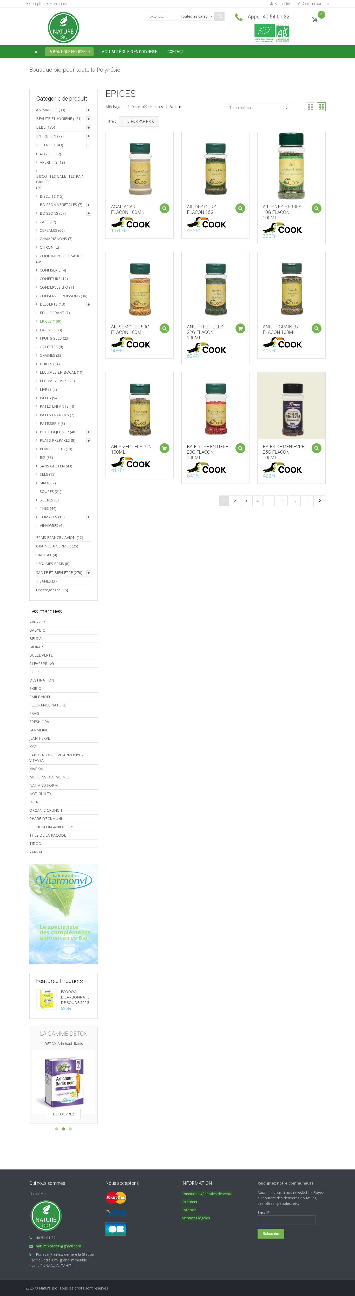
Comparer (107, 139)
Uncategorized (48, 589)
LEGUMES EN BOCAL (58, 372)
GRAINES (47, 355)
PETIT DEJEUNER (54, 431)
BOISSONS (49, 213)
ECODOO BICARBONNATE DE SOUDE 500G (75, 997)
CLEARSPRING (41, 663)
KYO (33, 746)
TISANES (43, 581)
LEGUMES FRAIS (50, 563)
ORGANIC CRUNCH (45, 810)
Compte (35, 4)
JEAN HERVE (39, 738)
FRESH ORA (39, 721)
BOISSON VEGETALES (58, 204)
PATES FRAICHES (54, 414)
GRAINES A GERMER (53, 546)
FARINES (47, 329)
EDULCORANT (52, 312)
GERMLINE (38, 730)
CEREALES (48, 230)
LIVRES (45, 389)
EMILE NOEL (40, 696)
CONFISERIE (50, 270)
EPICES (46, 321)
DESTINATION (41, 680)
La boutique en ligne (67, 52)
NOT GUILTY (40, 793)
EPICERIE (43, 144)
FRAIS (34, 713)
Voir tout (177, 106)
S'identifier (282, 4)
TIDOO (35, 843)
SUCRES (46, 500)
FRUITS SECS (51, 338)
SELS (44, 474)
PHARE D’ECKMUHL (46, 818)
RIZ (42, 457)
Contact (175, 52)
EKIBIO (35, 688)
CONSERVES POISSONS (60, 295)
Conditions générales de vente (206, 1193)
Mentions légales (195, 1217)
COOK (34, 671)
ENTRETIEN (46, 136)
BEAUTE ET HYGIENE (54, 118)
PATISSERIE (50, 423)
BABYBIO (37, 630)
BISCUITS (48, 196)
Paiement (189, 1201)
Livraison (188, 1209)
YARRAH (36, 851)
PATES (45, 397)
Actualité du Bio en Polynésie (129, 52)
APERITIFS (48, 162)
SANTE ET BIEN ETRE (54, 572)
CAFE (44, 221)
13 (308, 500)
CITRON (47, 247)
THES (44, 508)
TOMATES (48, 516)
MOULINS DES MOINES (49, 777)
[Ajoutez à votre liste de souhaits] (107, 148)
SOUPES (47, 491)
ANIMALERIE (47, 109)
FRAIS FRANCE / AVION (56, 537)
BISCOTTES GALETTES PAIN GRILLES (60, 179)
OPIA (33, 801)
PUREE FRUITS (52, 448)
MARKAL (36, 768)
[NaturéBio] (63, 27)
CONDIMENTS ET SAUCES (62, 255)
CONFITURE (50, 278)
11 (282, 500)
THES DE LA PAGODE (47, 835)
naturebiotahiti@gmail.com (58, 1246)
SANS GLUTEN (52, 466)
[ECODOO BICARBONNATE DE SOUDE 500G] (46, 998)
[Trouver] (219, 16)
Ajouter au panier (164, 208)
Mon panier (58, 4)
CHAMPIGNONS (53, 238)
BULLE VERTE (41, 655)
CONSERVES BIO (54, 287)
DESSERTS (49, 304)
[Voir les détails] (139, 165)
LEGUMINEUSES (53, 380)
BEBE (40, 127)
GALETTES (49, 346)
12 (295, 500)
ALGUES (47, 153)
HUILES (46, 363)
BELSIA (35, 638)
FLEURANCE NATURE (47, 705)
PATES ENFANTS (54, 406)
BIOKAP (36, 646)
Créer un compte (314, 4)
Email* (264, 1212)
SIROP (45, 482)
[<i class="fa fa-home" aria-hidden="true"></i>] (35, 51)
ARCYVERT (38, 621)
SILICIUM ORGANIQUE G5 (51, 826)
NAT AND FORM (43, 785)
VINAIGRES (49, 525)
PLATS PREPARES (55, 440)
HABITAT (44, 554)
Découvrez (63, 1114)
